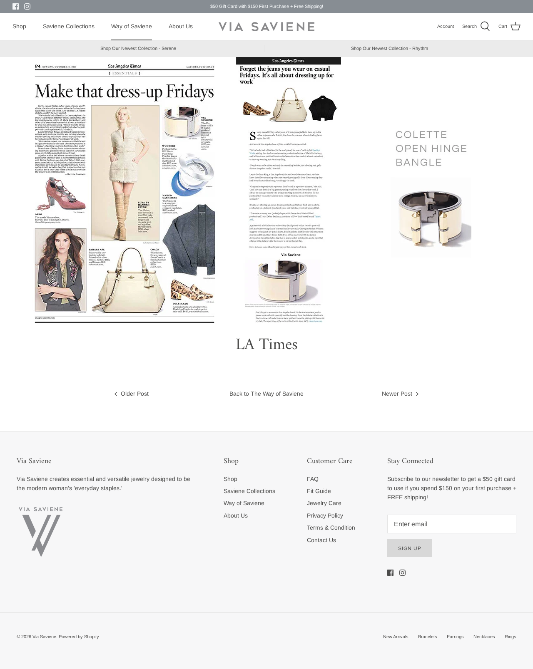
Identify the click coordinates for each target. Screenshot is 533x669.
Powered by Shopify (79, 636)
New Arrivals (395, 636)
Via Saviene (44, 636)
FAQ (313, 479)
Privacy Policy (325, 515)
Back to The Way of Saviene (266, 393)
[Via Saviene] (266, 26)
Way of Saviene (131, 26)
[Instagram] (27, 6)
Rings (510, 636)
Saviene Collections (69, 26)
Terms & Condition (331, 527)
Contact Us (321, 540)
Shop (19, 26)
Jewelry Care (324, 503)
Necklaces (484, 636)
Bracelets (427, 636)
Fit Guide (319, 491)
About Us (181, 26)
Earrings (455, 636)
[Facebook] (15, 6)
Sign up (409, 548)
